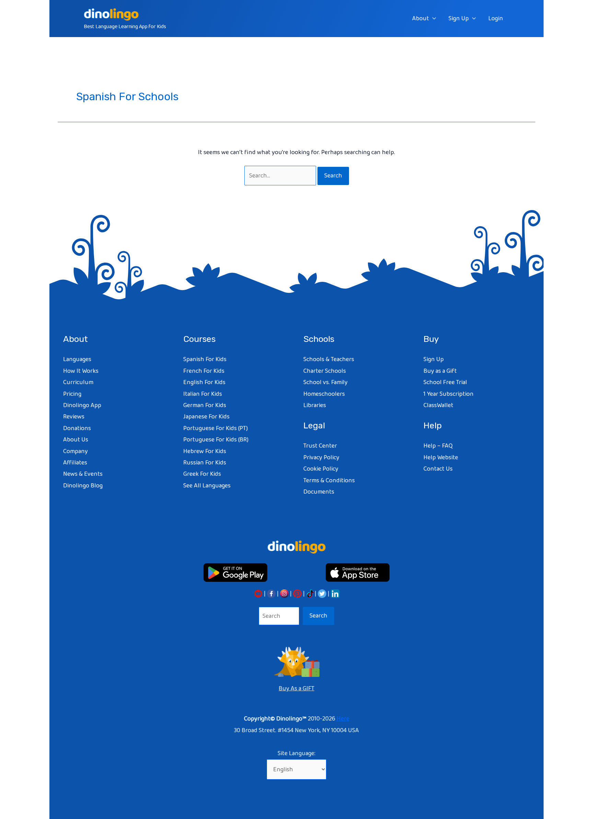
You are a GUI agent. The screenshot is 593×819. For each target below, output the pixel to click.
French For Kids (203, 371)
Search (318, 616)
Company (75, 451)
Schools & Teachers (328, 359)
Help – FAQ (438, 446)
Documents (318, 492)
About (420, 18)
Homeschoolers (324, 394)
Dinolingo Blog (83, 486)
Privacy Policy (321, 457)
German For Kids (204, 405)
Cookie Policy (320, 469)
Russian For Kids (204, 463)
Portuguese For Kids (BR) (215, 440)
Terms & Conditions (329, 480)
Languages (77, 359)
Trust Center (320, 446)
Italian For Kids (202, 394)
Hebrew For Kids (204, 451)
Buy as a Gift (440, 371)
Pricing (72, 394)
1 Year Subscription (448, 394)
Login (495, 18)
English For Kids (204, 382)
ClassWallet (438, 405)
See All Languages (207, 486)
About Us (75, 440)
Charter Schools (324, 371)
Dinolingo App (82, 405)
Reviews (73, 417)
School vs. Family (325, 382)
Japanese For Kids (206, 417)
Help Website (440, 457)
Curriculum (78, 382)
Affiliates (75, 463)
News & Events (83, 474)
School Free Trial (445, 382)
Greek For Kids (202, 474)
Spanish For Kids (204, 359)
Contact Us (438, 469)
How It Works (80, 371)
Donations (77, 428)
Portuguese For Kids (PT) (215, 428)
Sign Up (459, 18)
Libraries (314, 405)
